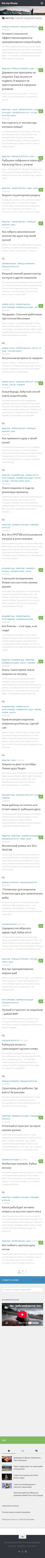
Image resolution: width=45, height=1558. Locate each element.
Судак (29, 188)
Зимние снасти (8, 304)
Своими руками (17, 571)
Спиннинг (21, 385)
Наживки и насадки (24, 307)
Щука (32, 68)
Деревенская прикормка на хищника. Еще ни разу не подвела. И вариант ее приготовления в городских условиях (19, 81)
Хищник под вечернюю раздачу (21, 195)
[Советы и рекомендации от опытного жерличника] (7, 1485)
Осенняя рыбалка (9, 924)
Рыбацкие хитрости (28, 27)
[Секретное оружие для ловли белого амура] (7, 1477)
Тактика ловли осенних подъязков (16, 1512)
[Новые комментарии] (22, 1451)
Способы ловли (9, 115)
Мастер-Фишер (9, 3)
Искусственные (8, 307)
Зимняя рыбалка (26, 109)
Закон (14, 109)
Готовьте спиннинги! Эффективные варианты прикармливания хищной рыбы (21, 38)
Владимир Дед (18, 475)
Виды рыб (6, 68)
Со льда (33, 112)
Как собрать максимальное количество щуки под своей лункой (19, 236)
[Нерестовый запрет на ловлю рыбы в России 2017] (7, 1468)
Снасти (37, 307)
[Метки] (36, 1451)
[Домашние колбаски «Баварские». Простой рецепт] (7, 1459)
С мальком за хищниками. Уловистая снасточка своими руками (20, 582)
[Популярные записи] (9, 1451)
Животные (6, 109)
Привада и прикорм (10, 27)
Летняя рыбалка (18, 1241)
